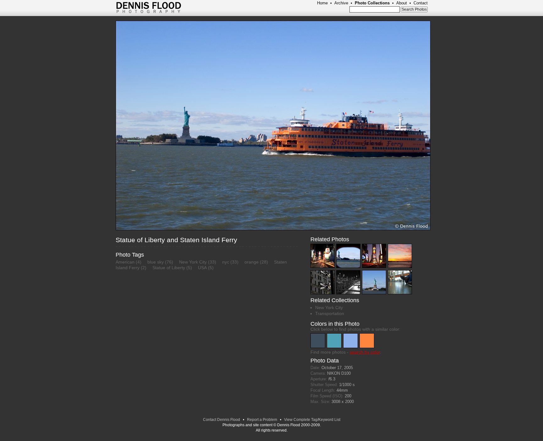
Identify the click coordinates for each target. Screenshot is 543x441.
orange (251, 261)
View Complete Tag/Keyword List (312, 419)
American (125, 261)
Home (322, 3)
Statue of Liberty (168, 267)
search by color (365, 352)
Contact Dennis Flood (221, 419)
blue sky (155, 261)
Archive (341, 3)
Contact (421, 3)
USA (202, 267)
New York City (193, 261)
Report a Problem (262, 419)
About (401, 3)
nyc (225, 261)
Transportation (329, 313)
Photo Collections (372, 3)
